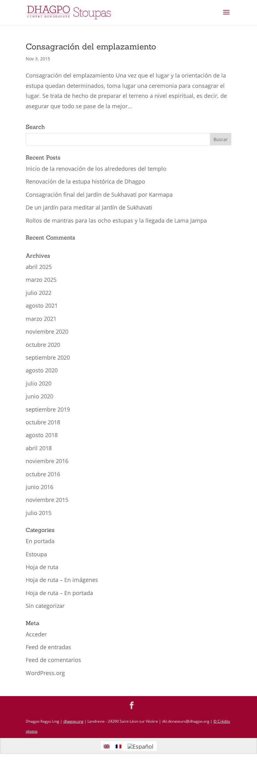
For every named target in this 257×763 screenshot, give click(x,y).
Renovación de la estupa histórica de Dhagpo (85, 181)
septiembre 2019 (48, 409)
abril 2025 (39, 266)
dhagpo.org (73, 721)
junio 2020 (39, 396)
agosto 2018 (42, 435)
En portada (40, 541)
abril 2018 (39, 448)
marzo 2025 (41, 279)
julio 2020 (38, 383)
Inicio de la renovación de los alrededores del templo (96, 168)
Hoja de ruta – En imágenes (62, 580)
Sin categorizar (45, 605)
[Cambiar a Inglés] (107, 745)
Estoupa (36, 554)
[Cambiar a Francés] (118, 745)
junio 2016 (39, 487)
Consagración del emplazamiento (91, 46)
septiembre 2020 (48, 357)
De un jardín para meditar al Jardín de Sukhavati (89, 207)
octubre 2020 (43, 344)
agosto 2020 (42, 370)
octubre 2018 (43, 422)
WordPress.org (45, 673)
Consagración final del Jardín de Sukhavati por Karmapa (99, 194)
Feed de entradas (48, 647)
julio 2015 (38, 513)
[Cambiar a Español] (140, 746)
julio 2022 (38, 292)
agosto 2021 (42, 305)
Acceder (36, 634)
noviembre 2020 (47, 331)
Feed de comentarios (53, 660)
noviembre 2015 (47, 499)
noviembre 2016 (47, 461)
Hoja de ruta (42, 567)
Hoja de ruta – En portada (59, 593)
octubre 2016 (43, 474)
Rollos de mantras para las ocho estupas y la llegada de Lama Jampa (116, 220)
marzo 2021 (41, 318)
